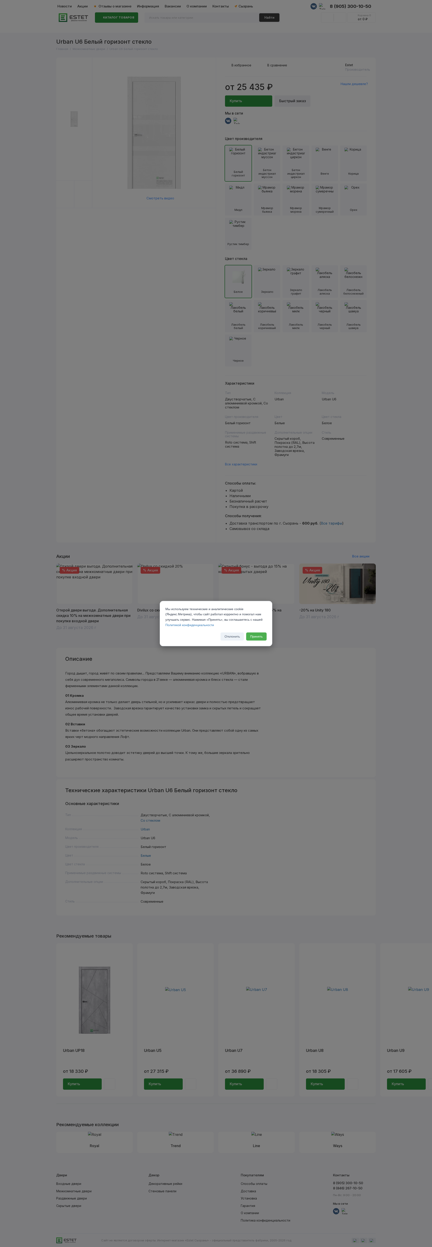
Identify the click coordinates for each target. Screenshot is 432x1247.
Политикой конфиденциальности (189, 625)
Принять (256, 636)
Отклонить (232, 636)
